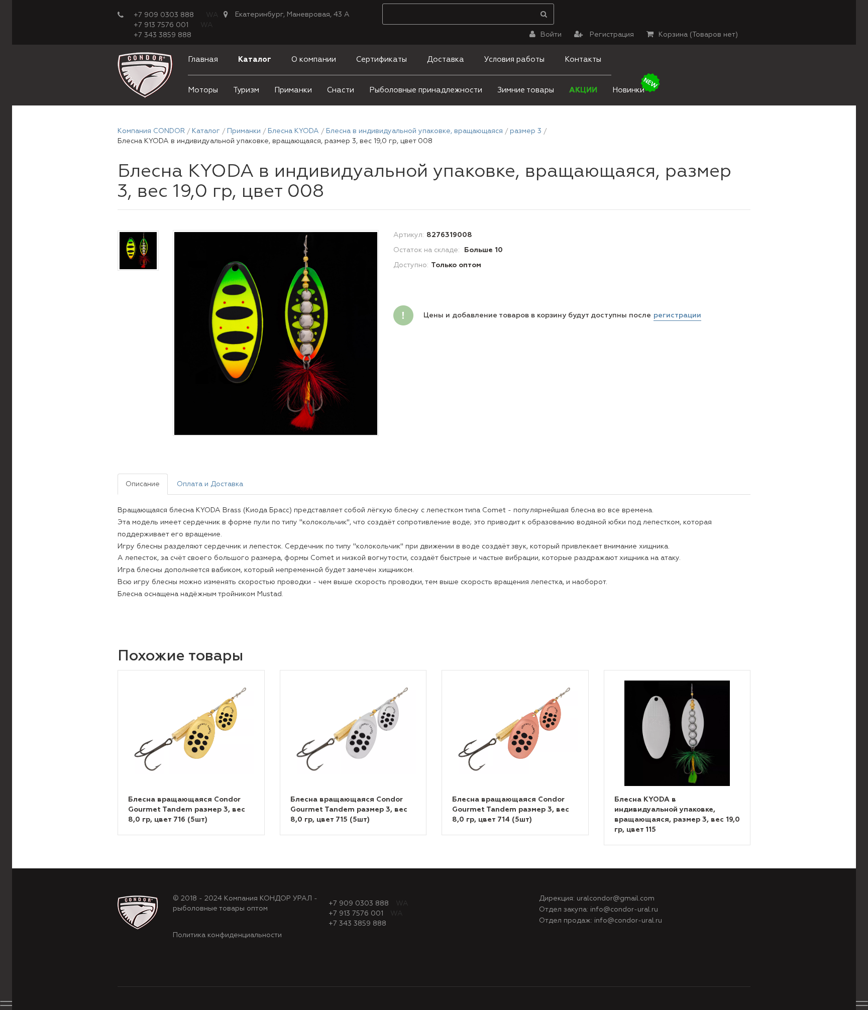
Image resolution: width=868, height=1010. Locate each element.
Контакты (583, 59)
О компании (313, 59)
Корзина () (698, 34)
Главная (203, 59)
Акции (583, 90)
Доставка (445, 59)
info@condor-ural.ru (624, 909)
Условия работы (514, 59)
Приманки (293, 90)
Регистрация (611, 34)
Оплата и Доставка (210, 484)
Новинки (628, 90)
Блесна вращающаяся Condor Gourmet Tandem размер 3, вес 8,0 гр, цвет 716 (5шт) (186, 809)
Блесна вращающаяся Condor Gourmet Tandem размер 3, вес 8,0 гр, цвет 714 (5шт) (510, 809)
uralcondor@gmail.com (616, 898)
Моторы (203, 90)
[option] (275, 333)
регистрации (677, 315)
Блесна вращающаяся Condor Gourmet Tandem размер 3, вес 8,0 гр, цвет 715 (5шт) (348, 809)
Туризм (246, 90)
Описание (143, 484)
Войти (551, 34)
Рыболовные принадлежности (425, 90)
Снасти (340, 90)
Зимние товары (525, 90)
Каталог (254, 59)
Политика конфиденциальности (227, 935)
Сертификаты (381, 59)
